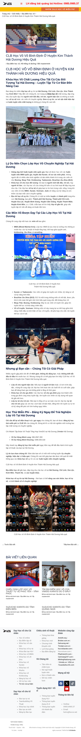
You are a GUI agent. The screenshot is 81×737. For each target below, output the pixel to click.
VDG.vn (71, 662)
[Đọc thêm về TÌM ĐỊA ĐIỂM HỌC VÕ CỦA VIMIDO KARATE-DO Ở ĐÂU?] (58, 574)
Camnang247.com (65, 657)
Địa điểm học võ (13, 64)
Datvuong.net (63, 643)
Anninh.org (62, 638)
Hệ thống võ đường (28, 64)
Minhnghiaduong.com (66, 659)
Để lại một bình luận (12, 596)
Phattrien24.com (64, 654)
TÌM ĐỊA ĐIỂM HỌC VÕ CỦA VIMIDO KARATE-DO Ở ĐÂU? (56, 590)
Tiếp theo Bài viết (71, 544)
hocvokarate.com (65, 649)
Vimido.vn (63, 662)
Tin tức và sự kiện (26, 684)
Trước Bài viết (8, 544)
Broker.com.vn (64, 641)
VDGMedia (72, 730)
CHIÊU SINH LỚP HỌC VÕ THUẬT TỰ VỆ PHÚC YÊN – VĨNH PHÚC (22, 591)
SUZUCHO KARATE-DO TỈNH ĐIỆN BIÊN (20, 608)
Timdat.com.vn (64, 646)
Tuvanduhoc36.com (66, 665)
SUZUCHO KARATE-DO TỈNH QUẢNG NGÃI (56, 608)
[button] (60, 9)
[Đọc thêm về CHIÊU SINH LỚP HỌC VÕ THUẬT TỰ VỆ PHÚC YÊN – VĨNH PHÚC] (22, 574)
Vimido (60, 432)
